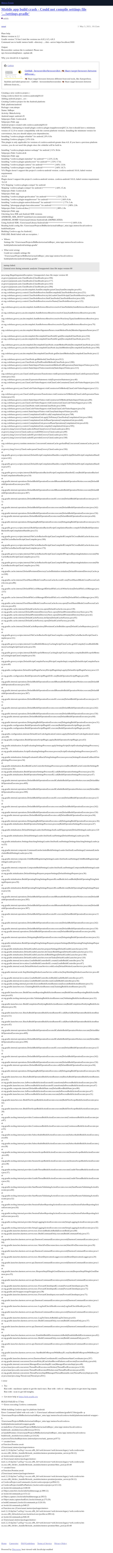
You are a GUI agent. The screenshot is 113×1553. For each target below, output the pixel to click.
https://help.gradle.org (28, 1397)
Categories (13, 1543)
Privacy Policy (60, 1543)
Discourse (16, 1549)
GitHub (10, 66)
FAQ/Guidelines (28, 1543)
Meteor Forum (7, 3)
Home (4, 1543)
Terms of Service (44, 1543)
